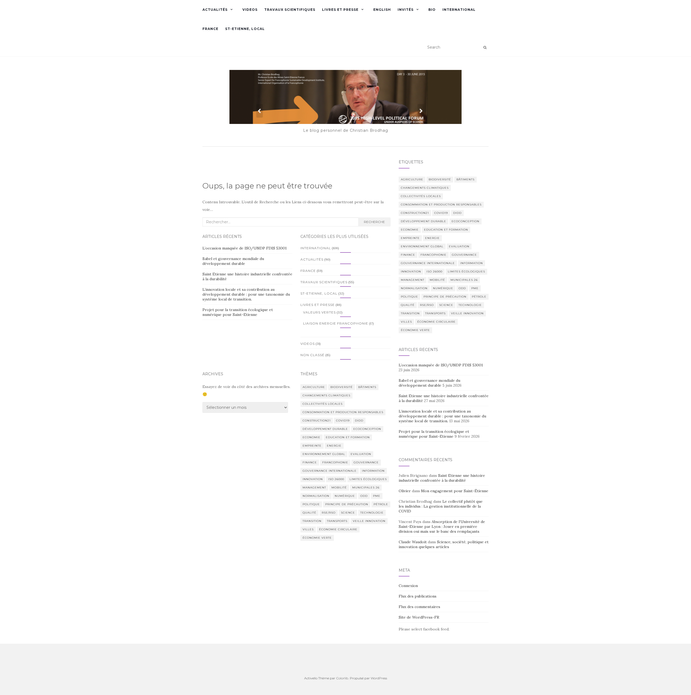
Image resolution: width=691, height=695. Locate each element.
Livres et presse (340, 10)
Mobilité (339, 487)
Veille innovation (369, 521)
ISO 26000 (336, 479)
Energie (334, 445)
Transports (337, 521)
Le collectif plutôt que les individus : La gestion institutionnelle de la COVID (441, 506)
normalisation (316, 496)
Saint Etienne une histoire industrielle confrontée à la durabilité (442, 478)
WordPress (379, 678)
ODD (364, 496)
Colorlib (342, 678)
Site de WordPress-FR (419, 617)
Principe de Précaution (346, 504)
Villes (308, 529)
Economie (311, 437)
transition (312, 521)
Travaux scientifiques (289, 10)
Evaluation (361, 454)
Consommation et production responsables (343, 412)
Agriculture (314, 387)
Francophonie (335, 462)
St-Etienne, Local (245, 29)
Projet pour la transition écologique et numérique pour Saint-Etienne (237, 312)
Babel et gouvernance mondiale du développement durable (233, 261)
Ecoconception (367, 429)
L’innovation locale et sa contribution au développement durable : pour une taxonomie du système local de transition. (246, 294)
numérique (345, 496)
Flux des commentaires (419, 606)
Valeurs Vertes (319, 312)
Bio (432, 10)
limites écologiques (368, 479)
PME (376, 496)
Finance (310, 462)
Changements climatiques (326, 395)
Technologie (372, 512)
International (459, 10)
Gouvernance (366, 462)
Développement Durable (325, 429)
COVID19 (343, 420)
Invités (406, 10)
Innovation (313, 479)
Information (373, 471)
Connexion (408, 585)
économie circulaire (338, 529)
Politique (311, 504)
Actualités (215, 10)
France (210, 29)
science (348, 512)
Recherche (374, 222)
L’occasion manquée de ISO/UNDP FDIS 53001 (245, 248)
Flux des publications (417, 596)
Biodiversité (341, 387)
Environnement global (324, 454)
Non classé (312, 355)
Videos (250, 10)
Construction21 (317, 420)
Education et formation (348, 437)
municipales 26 (366, 487)
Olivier (405, 490)
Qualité (309, 512)
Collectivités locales (323, 404)
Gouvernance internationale (330, 471)
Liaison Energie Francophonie (335, 323)
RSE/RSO (329, 512)
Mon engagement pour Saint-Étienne (454, 490)
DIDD (359, 420)
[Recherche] (485, 47)
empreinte (312, 445)
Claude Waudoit (413, 541)
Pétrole (381, 504)
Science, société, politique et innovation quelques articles (444, 544)
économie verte (317, 537)
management (314, 487)
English (382, 10)
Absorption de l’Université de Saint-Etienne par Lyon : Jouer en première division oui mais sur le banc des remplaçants (442, 526)
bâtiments (367, 387)
